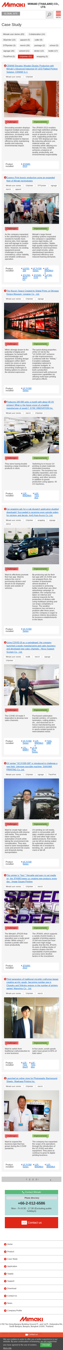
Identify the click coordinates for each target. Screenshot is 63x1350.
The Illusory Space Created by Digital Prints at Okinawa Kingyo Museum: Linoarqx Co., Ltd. (32, 292)
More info (7, 1348)
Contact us (33, 1334)
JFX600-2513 (27, 165)
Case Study (12, 1259)
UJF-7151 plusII (25, 1065)
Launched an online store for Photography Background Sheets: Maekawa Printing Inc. (31, 1080)
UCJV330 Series (37, 269)
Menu (58, 17)
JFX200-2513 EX (27, 277)
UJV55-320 (26, 269)
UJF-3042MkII (50, 1166)
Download (11, 1288)
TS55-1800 (49, 742)
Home (10, 1244)
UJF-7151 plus (36, 495)
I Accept (46, 1345)
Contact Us (12, 1296)
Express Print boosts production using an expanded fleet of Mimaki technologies (30, 179)
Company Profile (14, 1310)
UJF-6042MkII (27, 494)
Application (12, 1266)
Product (10, 1252)
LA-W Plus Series (35, 750)
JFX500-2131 (38, 276)
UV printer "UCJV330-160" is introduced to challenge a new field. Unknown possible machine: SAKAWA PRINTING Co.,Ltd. (31, 766)
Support (10, 1281)
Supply (10, 1274)
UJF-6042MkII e (49, 270)
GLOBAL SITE (11, 13)
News (9, 1303)
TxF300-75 (48, 276)
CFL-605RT (26, 749)
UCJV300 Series (27, 389)
